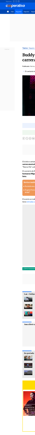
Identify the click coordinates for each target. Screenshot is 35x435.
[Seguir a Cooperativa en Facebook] (14, 1)
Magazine (19, 11)
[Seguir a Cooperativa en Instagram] (19, 1)
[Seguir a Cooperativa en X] (16, 1)
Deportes (26, 11)
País (12, 11)
